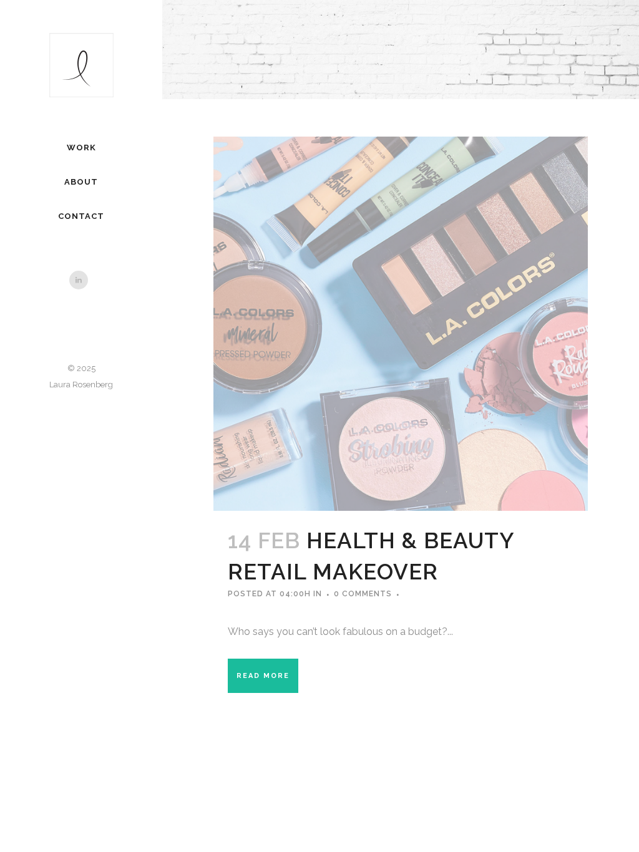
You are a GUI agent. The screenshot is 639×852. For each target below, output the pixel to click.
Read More (263, 676)
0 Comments (363, 593)
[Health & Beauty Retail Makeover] (400, 324)
